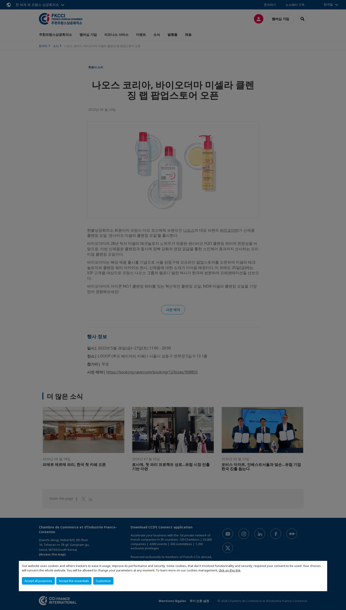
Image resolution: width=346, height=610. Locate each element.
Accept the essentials (74, 581)
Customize (103, 581)
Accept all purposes (38, 581)
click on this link (230, 570)
